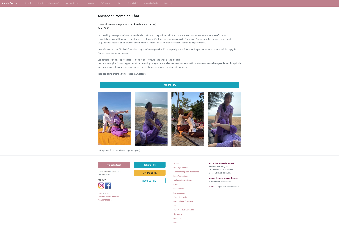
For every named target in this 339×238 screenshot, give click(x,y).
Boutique (168, 3)
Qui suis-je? (133, 3)
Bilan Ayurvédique (180, 176)
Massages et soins (181, 167)
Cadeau (91, 3)
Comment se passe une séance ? (186, 172)
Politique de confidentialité (109, 197)
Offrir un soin (150, 173)
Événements (106, 3)
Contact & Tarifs (151, 3)
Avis (119, 3)
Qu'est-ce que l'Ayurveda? (48, 3)
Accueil (28, 3)
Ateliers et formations (182, 180)
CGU (100, 193)
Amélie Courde (9, 3)
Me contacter (114, 164)
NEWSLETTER (149, 180)
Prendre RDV (169, 85)
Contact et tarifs (180, 197)
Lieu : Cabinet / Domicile (183, 201)
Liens (175, 222)
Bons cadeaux (179, 193)
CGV (107, 193)
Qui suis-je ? (178, 214)
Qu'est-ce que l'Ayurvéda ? (184, 210)
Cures (175, 184)
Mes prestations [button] (73, 3)
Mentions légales (105, 200)
